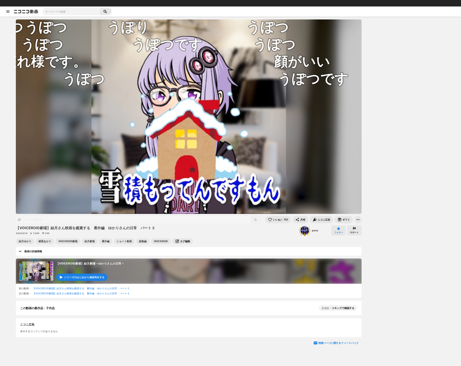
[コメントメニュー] (440, 23)
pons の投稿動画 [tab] (396, 42)
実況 (56, 3)
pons (315, 230)
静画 (20, 3)
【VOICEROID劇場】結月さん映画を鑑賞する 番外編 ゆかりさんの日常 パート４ (81, 293)
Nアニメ (64, 3)
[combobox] (71, 11)
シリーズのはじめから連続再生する (84, 277)
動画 (13, 3)
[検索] (106, 11)
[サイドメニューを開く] (8, 11)
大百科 (48, 3)
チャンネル (37, 3)
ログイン (420, 3)
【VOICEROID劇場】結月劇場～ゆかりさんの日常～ (90, 263)
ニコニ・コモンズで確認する (338, 307)
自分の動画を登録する (40, 345)
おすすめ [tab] (373, 42)
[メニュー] (358, 219)
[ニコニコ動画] (26, 11)
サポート (354, 232)
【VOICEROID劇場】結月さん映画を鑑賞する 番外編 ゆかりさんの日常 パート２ (81, 288)
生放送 (27, 3)
